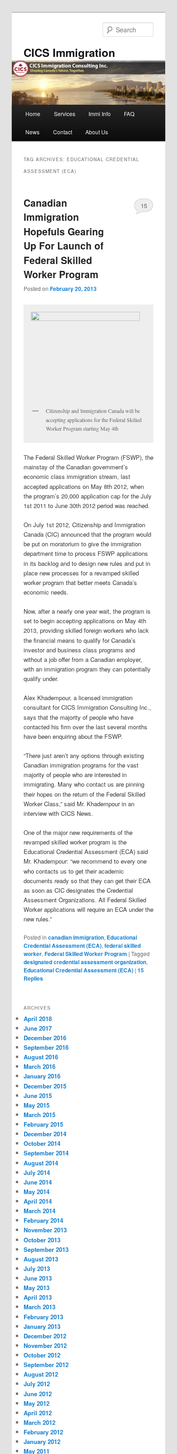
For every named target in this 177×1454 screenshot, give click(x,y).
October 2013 (42, 1239)
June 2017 (38, 1028)
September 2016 (46, 1047)
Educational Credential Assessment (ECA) (80, 941)
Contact (62, 132)
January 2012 (42, 1441)
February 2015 (43, 1124)
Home (32, 113)
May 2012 (36, 1403)
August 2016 (41, 1056)
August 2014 (41, 1163)
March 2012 (39, 1422)
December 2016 (45, 1037)
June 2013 (38, 1278)
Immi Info (99, 113)
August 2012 (41, 1374)
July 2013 (37, 1268)
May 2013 (36, 1287)
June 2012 (38, 1393)
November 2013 (45, 1229)
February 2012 (43, 1432)
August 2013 (41, 1259)
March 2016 (39, 1066)
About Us (96, 132)
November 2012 (45, 1345)
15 (144, 205)
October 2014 (42, 1143)
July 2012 (37, 1383)
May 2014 (36, 1191)
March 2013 (39, 1306)
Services (64, 113)
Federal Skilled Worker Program (85, 954)
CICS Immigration (69, 52)
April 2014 (38, 1201)
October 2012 (42, 1355)
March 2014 (39, 1210)
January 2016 (42, 1076)
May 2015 (36, 1105)
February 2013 (43, 1316)
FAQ (129, 113)
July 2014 (37, 1172)
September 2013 (46, 1249)
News (32, 132)
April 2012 (38, 1412)
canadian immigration (76, 937)
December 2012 (45, 1336)
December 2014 (45, 1133)
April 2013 (38, 1297)
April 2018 (38, 1018)
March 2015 (39, 1114)
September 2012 (46, 1364)
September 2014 (46, 1153)
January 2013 (42, 1326)
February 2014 (43, 1220)
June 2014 (38, 1182)
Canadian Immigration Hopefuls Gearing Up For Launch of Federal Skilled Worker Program (64, 238)
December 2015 (45, 1086)
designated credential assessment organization (85, 962)
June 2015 (38, 1095)
